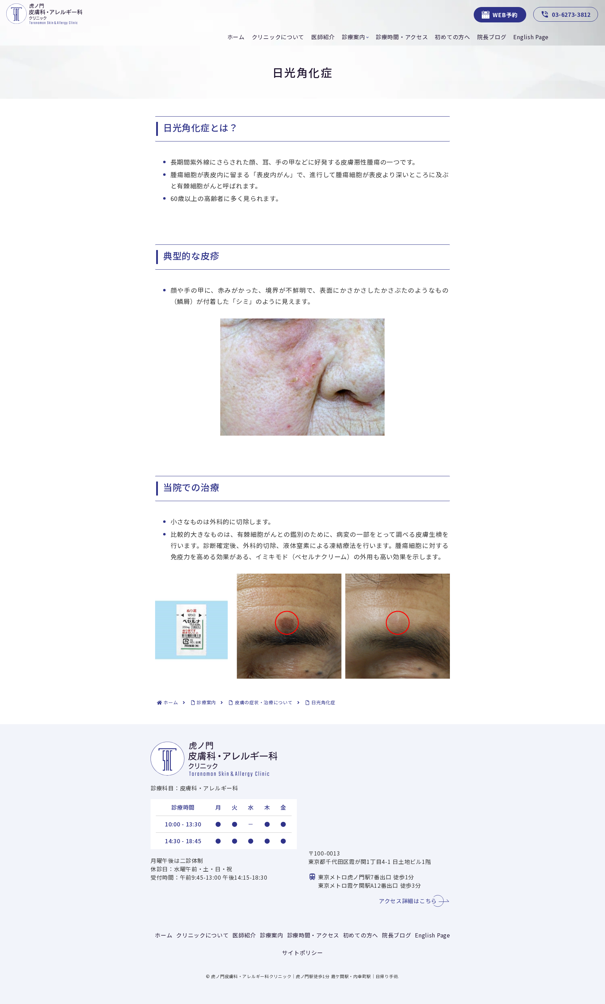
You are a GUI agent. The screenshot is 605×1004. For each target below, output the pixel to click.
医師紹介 (244, 935)
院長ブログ (396, 935)
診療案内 (271, 935)
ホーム (163, 935)
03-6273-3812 (571, 14)
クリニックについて (202, 935)
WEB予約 (505, 15)
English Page (432, 935)
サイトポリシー (302, 952)
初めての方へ (360, 935)
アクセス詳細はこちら (408, 900)
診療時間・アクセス (313, 935)
